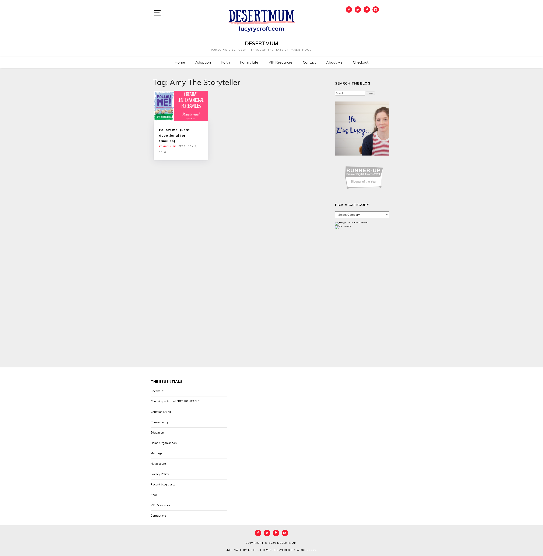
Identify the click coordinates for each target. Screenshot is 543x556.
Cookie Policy (159, 422)
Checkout (360, 62)
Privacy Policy (160, 474)
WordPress (306, 550)
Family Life (249, 62)
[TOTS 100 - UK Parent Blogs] (352, 224)
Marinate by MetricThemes (249, 550)
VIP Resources (280, 62)
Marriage (156, 453)
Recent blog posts (163, 484)
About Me (334, 62)
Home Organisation (164, 443)
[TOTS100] (343, 227)
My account (158, 464)
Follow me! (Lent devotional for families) (174, 135)
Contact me (158, 516)
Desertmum (261, 43)
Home (180, 62)
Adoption (203, 62)
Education (157, 433)
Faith (225, 62)
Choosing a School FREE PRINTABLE (175, 401)
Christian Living (161, 412)
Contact (309, 62)
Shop (154, 495)
